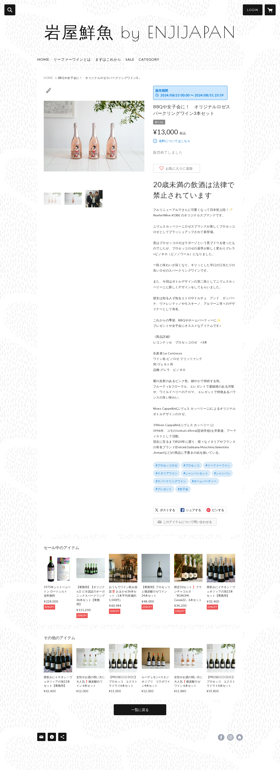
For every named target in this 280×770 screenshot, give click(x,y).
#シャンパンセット (196, 473)
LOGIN (252, 10)
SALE (130, 59)
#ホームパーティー (204, 481)
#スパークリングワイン (171, 481)
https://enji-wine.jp (239, 737)
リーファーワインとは (72, 59)
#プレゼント (164, 489)
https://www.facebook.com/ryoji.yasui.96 (221, 737)
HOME (43, 59)
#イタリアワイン (166, 473)
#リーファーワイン (218, 465)
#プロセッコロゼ (166, 465)
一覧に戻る (140, 710)
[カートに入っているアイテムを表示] (270, 9)
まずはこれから (108, 59)
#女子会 (183, 489)
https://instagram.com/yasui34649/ (230, 737)
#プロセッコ (192, 465)
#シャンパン (222, 473)
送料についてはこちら (174, 141)
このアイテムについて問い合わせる (187, 522)
